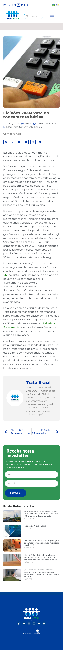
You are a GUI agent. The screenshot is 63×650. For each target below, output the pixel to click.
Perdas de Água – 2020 (35, 526)
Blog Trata (12, 127)
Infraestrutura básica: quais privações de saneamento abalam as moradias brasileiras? (42, 542)
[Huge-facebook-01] (27, 5)
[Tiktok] (19, 623)
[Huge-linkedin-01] (14, 5)
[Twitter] (39, 623)
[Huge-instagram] (5, 5)
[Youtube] (24, 623)
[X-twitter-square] (18, 5)
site (5, 275)
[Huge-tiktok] (9, 5)
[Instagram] (29, 623)
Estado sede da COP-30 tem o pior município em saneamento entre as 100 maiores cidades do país (41, 513)
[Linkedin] (34, 623)
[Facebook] (44, 623)
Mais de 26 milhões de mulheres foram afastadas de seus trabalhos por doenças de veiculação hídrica (40, 557)
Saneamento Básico (30, 127)
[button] (52, 16)
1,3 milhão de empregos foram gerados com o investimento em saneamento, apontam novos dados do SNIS (41, 573)
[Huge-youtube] (23, 5)
